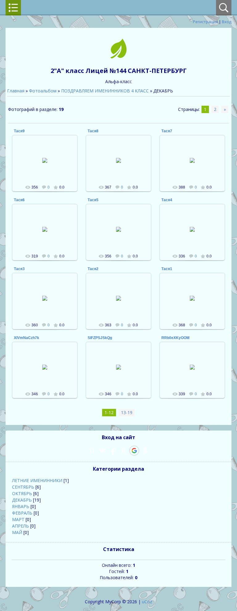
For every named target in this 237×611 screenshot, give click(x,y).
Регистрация (205, 21)
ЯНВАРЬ (20, 506)
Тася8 (93, 131)
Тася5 (93, 200)
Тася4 (166, 200)
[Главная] (118, 57)
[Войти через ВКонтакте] (102, 450)
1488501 (47, 165)
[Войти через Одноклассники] (145, 450)
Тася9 (19, 131)
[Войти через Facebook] (113, 450)
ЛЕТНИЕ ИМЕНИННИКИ (37, 480)
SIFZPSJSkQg (100, 338)
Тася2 (93, 269)
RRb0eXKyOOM (175, 338)
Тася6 (19, 200)
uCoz (147, 602)
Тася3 (19, 269)
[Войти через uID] (92, 450)
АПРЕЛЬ (20, 526)
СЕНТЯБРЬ (23, 487)
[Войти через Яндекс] (123, 450)
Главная (15, 91)
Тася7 (166, 131)
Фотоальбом (42, 91)
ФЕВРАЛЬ (22, 513)
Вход (226, 21)
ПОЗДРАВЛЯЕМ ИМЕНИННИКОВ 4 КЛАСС (105, 91)
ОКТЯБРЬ (22, 493)
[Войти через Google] (134, 451)
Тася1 (166, 269)
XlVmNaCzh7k (26, 338)
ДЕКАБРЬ (22, 500)
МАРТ (18, 519)
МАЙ (17, 532)
